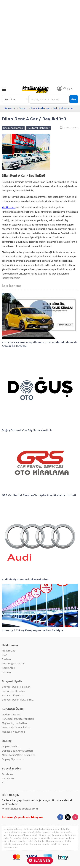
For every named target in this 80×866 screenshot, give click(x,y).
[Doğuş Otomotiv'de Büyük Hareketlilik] (40, 389)
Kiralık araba (8, 207)
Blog (4, 655)
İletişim (6, 672)
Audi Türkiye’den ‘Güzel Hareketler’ (25, 579)
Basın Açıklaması (40, 108)
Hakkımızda (8, 650)
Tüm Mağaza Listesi (13, 663)
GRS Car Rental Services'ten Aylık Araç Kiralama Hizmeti (39, 495)
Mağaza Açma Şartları (14, 723)
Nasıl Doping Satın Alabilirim (18, 755)
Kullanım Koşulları (12, 695)
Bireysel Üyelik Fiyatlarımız (17, 699)
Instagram (8, 778)
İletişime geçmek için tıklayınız (22, 816)
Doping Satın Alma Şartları (17, 750)
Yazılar (22, 108)
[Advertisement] (40, 42)
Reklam (6, 659)
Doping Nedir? (10, 746)
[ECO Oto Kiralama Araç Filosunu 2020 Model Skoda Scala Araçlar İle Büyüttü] (40, 316)
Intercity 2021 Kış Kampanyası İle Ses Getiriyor (32, 630)
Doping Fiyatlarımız (13, 759)
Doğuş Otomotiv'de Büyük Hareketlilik (27, 430)
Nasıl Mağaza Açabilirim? (16, 727)
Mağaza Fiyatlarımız (13, 731)
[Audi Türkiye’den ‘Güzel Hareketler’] (40, 538)
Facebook (7, 774)
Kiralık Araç (8, 667)
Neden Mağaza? (11, 714)
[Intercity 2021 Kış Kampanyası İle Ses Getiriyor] (40, 605)
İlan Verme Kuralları (13, 691)
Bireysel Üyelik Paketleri (16, 686)
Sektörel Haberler (63, 108)
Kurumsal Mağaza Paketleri (18, 718)
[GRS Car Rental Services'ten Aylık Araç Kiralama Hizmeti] (40, 463)
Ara (73, 99)
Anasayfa (10, 108)
